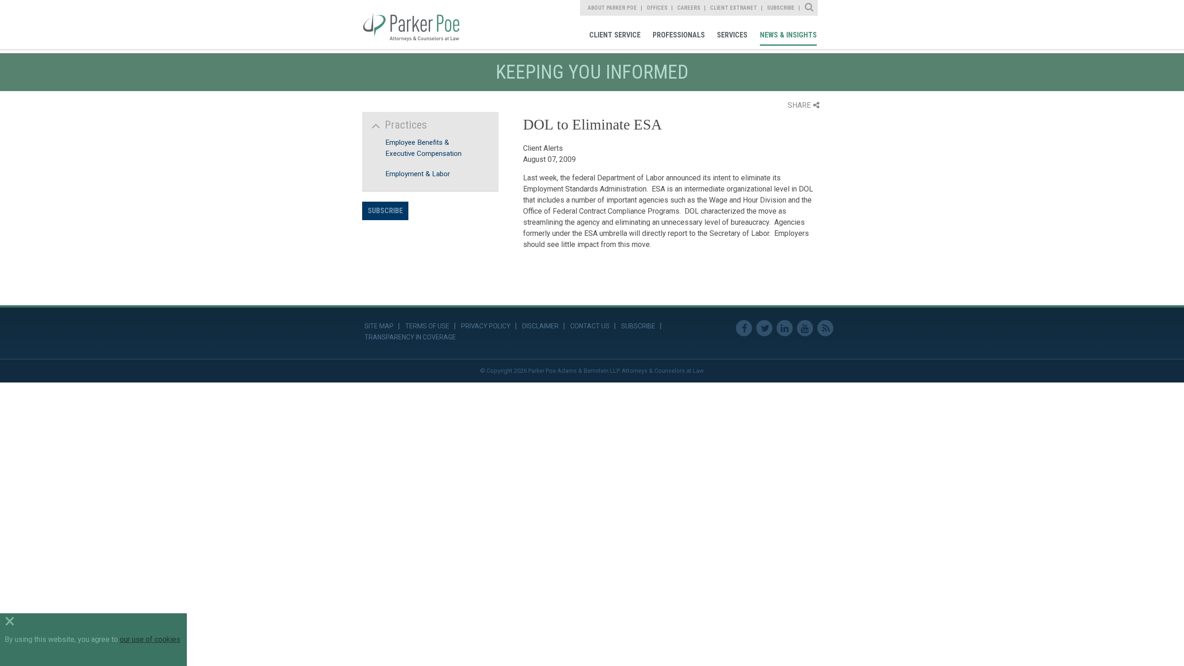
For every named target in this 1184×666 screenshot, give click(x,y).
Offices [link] (657, 8)
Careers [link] (688, 8)
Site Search (810, 8)
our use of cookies (150, 639)
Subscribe (385, 210)
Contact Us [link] (590, 326)
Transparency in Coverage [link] (410, 337)
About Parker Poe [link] (612, 8)
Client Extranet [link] (733, 8)
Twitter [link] (764, 328)
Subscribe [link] (781, 8)
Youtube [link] (805, 328)
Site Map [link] (379, 326)
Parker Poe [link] (417, 24)
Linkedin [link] (785, 328)
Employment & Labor (417, 174)
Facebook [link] (744, 328)
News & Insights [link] (788, 35)
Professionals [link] (679, 35)
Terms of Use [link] (427, 326)
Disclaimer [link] (540, 326)
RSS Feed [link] (825, 328)
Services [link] (732, 35)
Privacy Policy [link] (486, 326)
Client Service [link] (615, 35)
